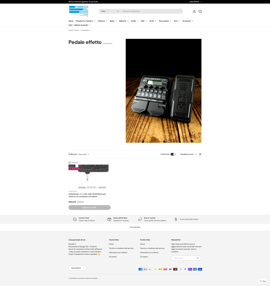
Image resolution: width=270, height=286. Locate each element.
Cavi (175, 21)
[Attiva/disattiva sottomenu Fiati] (146, 21)
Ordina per (73, 154)
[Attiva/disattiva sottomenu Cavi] (179, 21)
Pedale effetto (85, 30)
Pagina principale (74, 30)
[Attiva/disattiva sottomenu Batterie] (127, 21)
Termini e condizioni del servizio (121, 248)
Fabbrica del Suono (79, 278)
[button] (200, 11)
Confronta (165, 154)
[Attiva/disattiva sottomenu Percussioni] (170, 21)
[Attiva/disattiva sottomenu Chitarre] (106, 21)
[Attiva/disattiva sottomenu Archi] (155, 21)
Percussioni (164, 21)
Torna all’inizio (135, 227)
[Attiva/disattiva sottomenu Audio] (137, 21)
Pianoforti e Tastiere (84, 21)
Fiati (142, 21)
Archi (151, 21)
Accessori (186, 21)
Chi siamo (113, 257)
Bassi (112, 21)
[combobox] (141, 11)
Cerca (111, 244)
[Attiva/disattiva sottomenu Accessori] (192, 21)
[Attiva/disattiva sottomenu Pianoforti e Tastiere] (94, 21)
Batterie (122, 21)
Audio (133, 21)
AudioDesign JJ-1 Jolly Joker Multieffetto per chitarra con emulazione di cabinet (87, 195)
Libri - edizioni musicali (78, 25)
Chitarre (101, 21)
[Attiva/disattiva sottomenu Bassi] (116, 21)
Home (71, 21)
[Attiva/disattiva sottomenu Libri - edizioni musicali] (89, 25)
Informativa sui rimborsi (118, 252)
